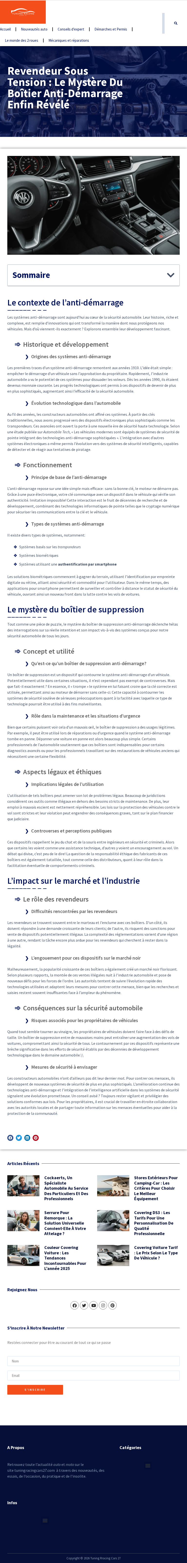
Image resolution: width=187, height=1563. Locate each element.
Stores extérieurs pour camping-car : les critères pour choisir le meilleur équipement (156, 1188)
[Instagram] (103, 1305)
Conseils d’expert (71, 29)
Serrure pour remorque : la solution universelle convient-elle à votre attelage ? (65, 1223)
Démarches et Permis (110, 29)
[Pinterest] (112, 1305)
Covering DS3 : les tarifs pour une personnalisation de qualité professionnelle (153, 1223)
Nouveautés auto (34, 29)
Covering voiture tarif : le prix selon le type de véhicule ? (156, 1253)
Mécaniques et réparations (68, 40)
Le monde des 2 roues (21, 40)
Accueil (5, 29)
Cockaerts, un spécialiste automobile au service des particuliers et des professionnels (66, 1188)
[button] (176, 23)
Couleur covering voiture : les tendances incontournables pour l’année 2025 (65, 1258)
